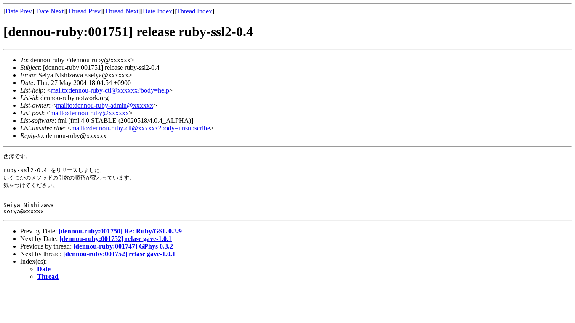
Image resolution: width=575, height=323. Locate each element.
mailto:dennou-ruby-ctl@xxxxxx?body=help (110, 90)
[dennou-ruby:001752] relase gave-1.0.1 (115, 238)
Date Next (50, 11)
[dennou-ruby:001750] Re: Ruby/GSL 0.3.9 (120, 231)
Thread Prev (84, 11)
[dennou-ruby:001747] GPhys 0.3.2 (123, 246)
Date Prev (18, 11)
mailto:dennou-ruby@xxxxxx (89, 112)
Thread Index (194, 11)
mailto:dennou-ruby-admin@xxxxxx (104, 105)
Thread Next (121, 11)
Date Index (157, 11)
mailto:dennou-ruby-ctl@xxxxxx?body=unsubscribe (140, 128)
